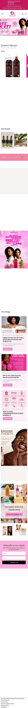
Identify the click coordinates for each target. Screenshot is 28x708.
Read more (6, 349)
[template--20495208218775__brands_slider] (7, 140)
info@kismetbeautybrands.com (14, 6)
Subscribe (13, 562)
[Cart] (25, 14)
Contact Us (4, 707)
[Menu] (2, 14)
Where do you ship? (7, 475)
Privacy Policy (4, 702)
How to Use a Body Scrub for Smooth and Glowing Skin (12, 376)
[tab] (6, 90)
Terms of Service (5, 700)
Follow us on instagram (13, 514)
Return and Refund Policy (7, 703)
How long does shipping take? (9, 477)
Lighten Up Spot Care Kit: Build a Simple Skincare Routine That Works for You (13, 339)
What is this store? (7, 474)
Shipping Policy (5, 705)
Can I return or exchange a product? (11, 479)
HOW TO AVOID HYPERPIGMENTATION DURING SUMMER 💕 (13, 413)
